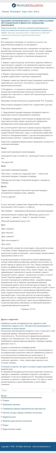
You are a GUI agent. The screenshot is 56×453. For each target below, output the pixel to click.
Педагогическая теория (9, 28)
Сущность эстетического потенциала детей (18, 347)
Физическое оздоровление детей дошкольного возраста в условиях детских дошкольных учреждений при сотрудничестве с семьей (26, 30)
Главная (5, 11)
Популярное (15, 11)
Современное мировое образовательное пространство (24, 409)
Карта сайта (27, 11)
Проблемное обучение (11, 405)
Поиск (36, 11)
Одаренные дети (9, 417)
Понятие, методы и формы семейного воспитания (22, 413)
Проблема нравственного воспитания (17, 421)
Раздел (5, 425)
